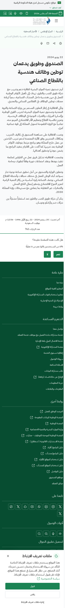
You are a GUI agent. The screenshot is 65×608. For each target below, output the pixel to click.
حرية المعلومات (56, 383)
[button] (60, 533)
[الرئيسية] (41, 21)
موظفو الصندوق (56, 477)
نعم (58, 254)
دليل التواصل (57, 471)
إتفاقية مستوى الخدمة (53, 353)
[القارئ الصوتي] (15, 13)
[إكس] (60, 507)
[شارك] (54, 43)
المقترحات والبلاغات (54, 389)
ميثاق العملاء (57, 483)
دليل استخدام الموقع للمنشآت (49, 465)
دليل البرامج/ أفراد (55, 447)
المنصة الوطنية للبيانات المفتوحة (49, 417)
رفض (32, 594)
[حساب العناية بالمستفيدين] (18, 507)
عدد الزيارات (35, 229)
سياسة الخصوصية (50, 579)
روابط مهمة (58, 306)
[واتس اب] (39, 507)
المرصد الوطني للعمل (54, 411)
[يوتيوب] (32, 507)
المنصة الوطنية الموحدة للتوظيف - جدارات (44, 435)
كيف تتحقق (56, 7)
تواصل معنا (58, 329)
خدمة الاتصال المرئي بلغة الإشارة (49, 341)
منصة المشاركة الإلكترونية (52, 347)
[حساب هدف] (60, 513)
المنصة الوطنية (56, 423)
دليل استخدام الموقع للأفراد (51, 459)
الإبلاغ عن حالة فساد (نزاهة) (50, 377)
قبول (32, 586)
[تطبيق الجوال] (27, 13)
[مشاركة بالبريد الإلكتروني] (47, 43)
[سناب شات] (25, 507)
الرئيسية (59, 31)
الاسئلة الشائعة (56, 365)
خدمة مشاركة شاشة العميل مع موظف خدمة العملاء (40, 335)
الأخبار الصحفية (30, 31)
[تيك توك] (11, 507)
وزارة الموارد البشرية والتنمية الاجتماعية (46, 429)
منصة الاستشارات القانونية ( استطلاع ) (46, 441)
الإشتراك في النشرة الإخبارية (51, 300)
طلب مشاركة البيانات (53, 371)
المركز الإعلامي (46, 31)
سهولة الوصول (56, 359)
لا (47, 254)
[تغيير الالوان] (21, 13)
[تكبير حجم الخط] (10, 13)
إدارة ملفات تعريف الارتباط (32, 602)
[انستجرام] (53, 507)
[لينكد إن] (46, 507)
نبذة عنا (59, 282)
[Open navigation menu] (56, 20)
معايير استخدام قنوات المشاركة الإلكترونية (45, 294)
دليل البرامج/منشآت (54, 453)
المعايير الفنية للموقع (54, 288)
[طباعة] (60, 43)
